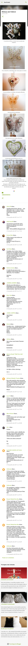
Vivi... (8, 427)
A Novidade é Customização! (8, 604)
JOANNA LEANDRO (12, 283)
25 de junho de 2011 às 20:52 (14, 335)
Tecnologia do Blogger (15, 644)
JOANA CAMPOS (11, 313)
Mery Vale (9, 295)
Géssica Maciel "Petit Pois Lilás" (15, 354)
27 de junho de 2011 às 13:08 (14, 464)
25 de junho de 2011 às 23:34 (14, 374)
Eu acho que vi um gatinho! (7, 628)
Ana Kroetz (7, 2)
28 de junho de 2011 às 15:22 (14, 520)
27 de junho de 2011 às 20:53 (14, 481)
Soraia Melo (10, 235)
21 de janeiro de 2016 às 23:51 (14, 554)
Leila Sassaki (10, 221)
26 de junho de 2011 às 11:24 (14, 391)
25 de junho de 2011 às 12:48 (14, 244)
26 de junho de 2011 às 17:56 (14, 409)
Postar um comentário (8, 557)
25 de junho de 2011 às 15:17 (14, 291)
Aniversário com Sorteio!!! (7, 579)
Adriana (9, 339)
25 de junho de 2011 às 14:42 (14, 278)
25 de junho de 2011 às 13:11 (14, 263)
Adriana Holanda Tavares (13, 378)
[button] (2, 17)
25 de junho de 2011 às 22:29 (14, 350)
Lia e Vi (8, 396)
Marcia (8, 324)
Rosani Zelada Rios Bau (13, 499)
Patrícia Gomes (11, 268)
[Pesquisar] (26, 2)
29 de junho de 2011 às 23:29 (14, 541)
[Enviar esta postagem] (2, 193)
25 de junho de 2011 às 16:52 (14, 308)
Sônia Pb (9, 206)
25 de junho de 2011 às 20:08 (14, 320)
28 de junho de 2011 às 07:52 (14, 495)
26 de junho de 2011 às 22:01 (14, 446)
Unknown (9, 469)
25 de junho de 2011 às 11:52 (14, 231)
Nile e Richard (10, 413)
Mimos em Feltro (6, 194)
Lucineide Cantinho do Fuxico (14, 450)
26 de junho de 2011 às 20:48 (14, 423)
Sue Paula (9, 249)
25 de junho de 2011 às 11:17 (14, 217)
